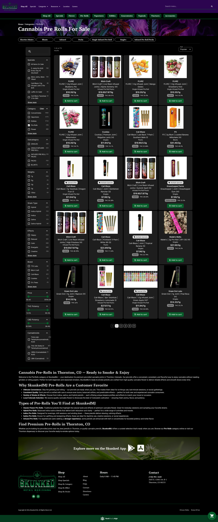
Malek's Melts (175, 237)
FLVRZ (71, 81)
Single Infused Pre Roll (102, 39)
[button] (29, 51)
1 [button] (116, 326)
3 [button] (125, 326)
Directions (87, 491)
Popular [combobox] (183, 49)
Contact (86, 487)
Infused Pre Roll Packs (144, 39)
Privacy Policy (184, 510)
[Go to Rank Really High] (109, 518)
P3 (175, 132)
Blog (85, 480)
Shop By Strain (64, 491)
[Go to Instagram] (38, 496)
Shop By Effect (64, 488)
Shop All (24, 6)
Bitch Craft (105, 81)
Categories (42, 6)
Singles (123, 39)
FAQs (85, 484)
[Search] (211, 6)
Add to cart (72, 101)
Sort (181, 47)
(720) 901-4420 (155, 477)
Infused (62, 39)
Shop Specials (63, 480)
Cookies (105, 132)
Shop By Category (65, 484)
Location (66, 6)
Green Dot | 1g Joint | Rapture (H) (70, 294)
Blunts (45, 39)
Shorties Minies (26, 39)
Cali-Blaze (140, 132)
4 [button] (129, 326)
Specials (33, 6)
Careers (74, 6)
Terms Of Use (195, 510)
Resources (54, 6)
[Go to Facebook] (33, 496)
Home (20, 24)
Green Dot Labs (71, 291)
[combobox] (186, 6)
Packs (80, 39)
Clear (42, 108)
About (85, 476)
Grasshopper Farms (175, 186)
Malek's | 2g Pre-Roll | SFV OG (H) (175, 239)
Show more (32, 102)
